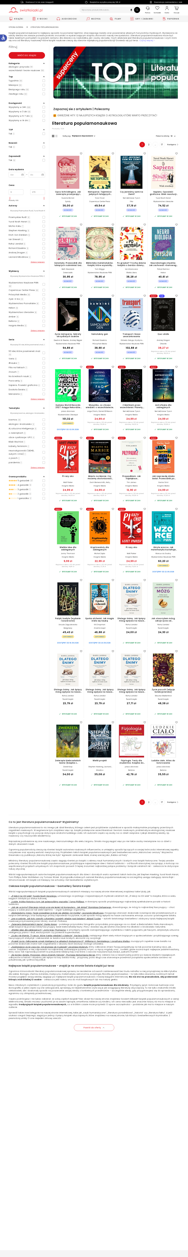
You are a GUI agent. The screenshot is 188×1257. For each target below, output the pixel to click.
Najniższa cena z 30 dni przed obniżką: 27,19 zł (100, 565)
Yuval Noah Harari (163, 198)
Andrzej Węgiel (76, 340)
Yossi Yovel (99, 198)
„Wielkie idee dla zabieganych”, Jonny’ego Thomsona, (38, 930)
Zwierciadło (68, 272)
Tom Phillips (15, 877)
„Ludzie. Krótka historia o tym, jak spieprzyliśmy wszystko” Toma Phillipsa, (48, 901)
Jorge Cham (92, 411)
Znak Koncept (99, 628)
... (155, 144)
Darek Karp (68, 766)
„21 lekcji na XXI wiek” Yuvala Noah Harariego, (34, 896)
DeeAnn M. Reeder (61, 340)
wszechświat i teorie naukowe (26, 70)
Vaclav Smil (163, 482)
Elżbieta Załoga (127, 340)
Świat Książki (131, 628)
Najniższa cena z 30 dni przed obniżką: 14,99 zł (68, 565)
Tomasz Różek (51, 877)
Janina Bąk (167, 877)
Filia (131, 201)
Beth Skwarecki (68, 269)
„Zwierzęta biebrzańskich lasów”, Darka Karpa (34, 924)
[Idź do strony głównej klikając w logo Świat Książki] (25, 10)
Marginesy (68, 628)
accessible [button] (3, 37)
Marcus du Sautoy (163, 553)
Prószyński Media (99, 343)
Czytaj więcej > (147, 40)
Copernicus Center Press (99, 201)
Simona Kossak (17, 880)
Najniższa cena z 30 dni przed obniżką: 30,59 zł (131, 494)
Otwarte (163, 343)
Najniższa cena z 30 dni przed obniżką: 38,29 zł (163, 352)
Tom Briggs (100, 269)
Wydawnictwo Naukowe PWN (100, 272)
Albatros (99, 770)
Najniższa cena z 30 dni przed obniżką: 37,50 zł (163, 494)
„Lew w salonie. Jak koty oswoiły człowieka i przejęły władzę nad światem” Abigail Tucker (56, 918)
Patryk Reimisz (163, 269)
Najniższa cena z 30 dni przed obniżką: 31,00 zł (131, 565)
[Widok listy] (57, 136)
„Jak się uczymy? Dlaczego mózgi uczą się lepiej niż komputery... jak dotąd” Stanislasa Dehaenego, (61, 907)
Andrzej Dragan (163, 340)
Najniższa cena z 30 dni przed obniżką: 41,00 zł (100, 494)
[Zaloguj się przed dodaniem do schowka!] (81, 153)
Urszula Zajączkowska (68, 624)
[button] (131, 10)
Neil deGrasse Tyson (131, 198)
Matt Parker (68, 482)
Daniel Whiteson (105, 411)
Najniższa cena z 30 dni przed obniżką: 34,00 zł (131, 423)
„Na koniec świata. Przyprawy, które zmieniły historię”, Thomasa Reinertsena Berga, (53, 955)
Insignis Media (100, 414)
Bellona (131, 770)
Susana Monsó (68, 198)
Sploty (68, 201)
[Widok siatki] (53, 136)
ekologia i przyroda (20, 66)
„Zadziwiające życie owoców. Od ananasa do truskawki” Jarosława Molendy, (49, 947)
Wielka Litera (131, 272)
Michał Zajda (99, 553)
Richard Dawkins (100, 340)
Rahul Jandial (131, 624)
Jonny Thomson (68, 553)
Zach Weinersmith (97, 482)
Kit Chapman (99, 624)
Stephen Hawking (95, 766)
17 (162, 144)
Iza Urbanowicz (131, 269)
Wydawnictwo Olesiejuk (68, 414)
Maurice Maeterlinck (163, 696)
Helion (163, 272)
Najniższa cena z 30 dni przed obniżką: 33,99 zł (100, 423)
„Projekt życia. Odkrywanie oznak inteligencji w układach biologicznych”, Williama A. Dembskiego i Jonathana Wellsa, (70, 941)
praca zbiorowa (68, 411)
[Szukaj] (137, 10)
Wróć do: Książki (26, 55)
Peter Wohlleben (30, 877)
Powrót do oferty (92, 1027)
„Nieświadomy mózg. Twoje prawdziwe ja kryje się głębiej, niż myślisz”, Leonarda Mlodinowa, (57, 913)
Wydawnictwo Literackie (163, 201)
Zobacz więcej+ (38, 262)
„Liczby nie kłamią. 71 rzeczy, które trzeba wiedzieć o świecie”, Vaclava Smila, (50, 935)
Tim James (131, 482)
